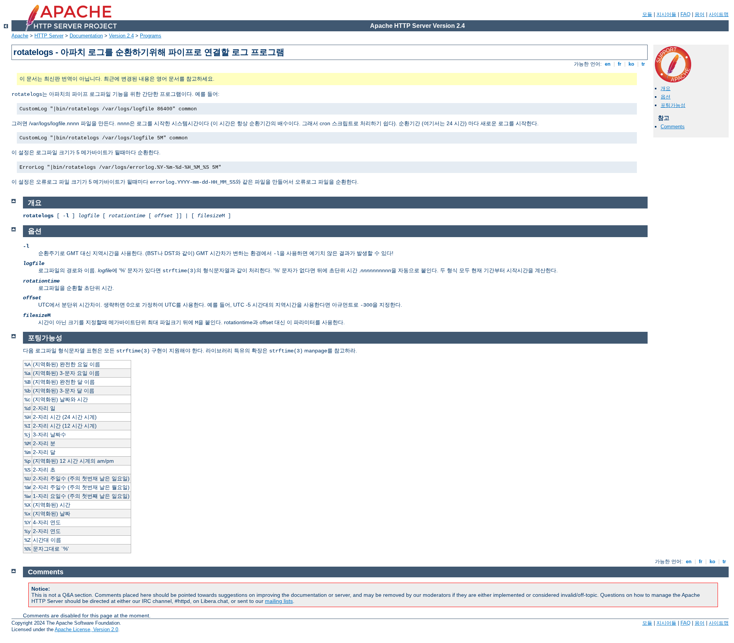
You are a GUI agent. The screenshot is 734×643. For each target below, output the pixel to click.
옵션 (666, 97)
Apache (19, 36)
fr (619, 64)
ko (631, 64)
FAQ (685, 14)
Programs (150, 36)
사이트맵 (719, 14)
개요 (666, 88)
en (607, 64)
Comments (673, 126)
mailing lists (279, 601)
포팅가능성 (673, 105)
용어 (700, 14)
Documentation (86, 36)
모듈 (647, 14)
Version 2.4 (121, 36)
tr (643, 64)
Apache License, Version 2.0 (86, 629)
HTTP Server (48, 36)
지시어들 (666, 14)
